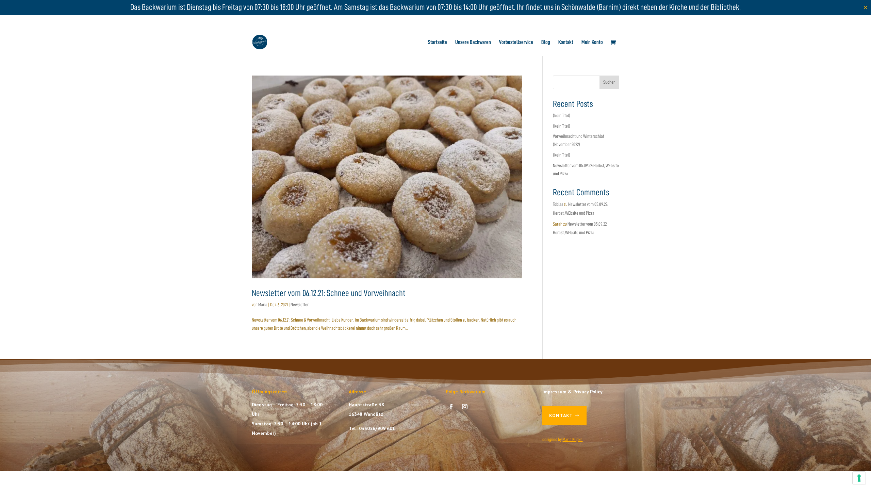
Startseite (437, 42)
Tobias (558, 204)
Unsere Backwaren (473, 42)
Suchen (609, 82)
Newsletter (300, 304)
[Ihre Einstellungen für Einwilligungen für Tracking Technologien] (859, 478)
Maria (262, 304)
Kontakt (565, 42)
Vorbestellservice (516, 42)
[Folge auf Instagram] (464, 406)
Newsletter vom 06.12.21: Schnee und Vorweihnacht (329, 293)
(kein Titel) (561, 115)
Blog (545, 42)
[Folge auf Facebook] (451, 406)
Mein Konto (592, 42)
